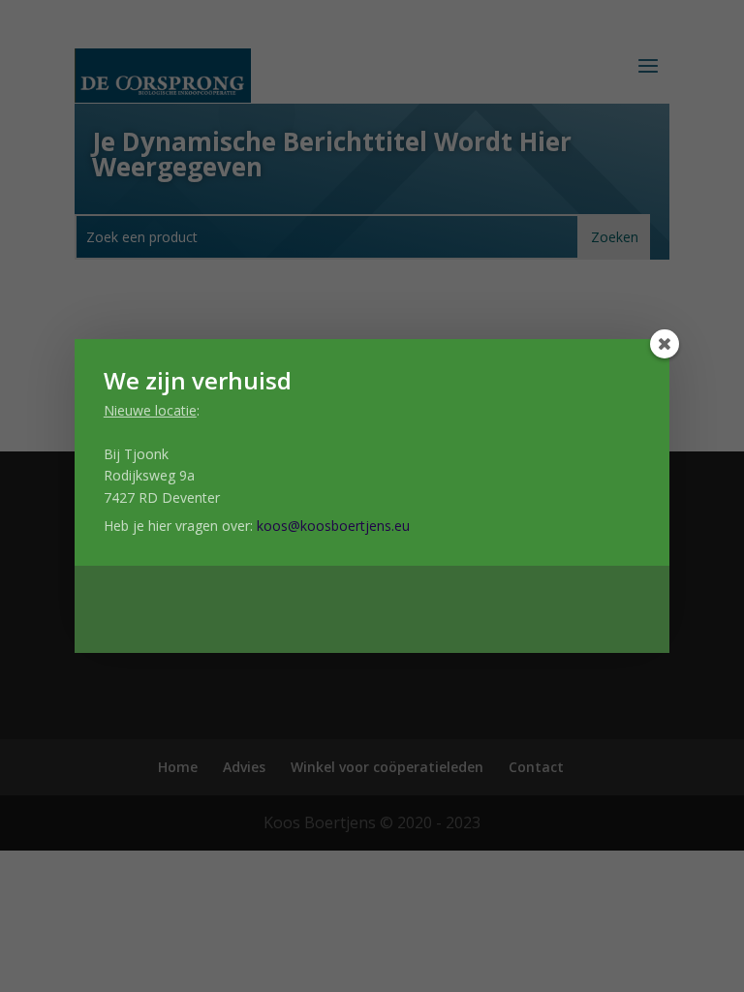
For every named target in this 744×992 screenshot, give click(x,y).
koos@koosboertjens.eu (333, 525)
